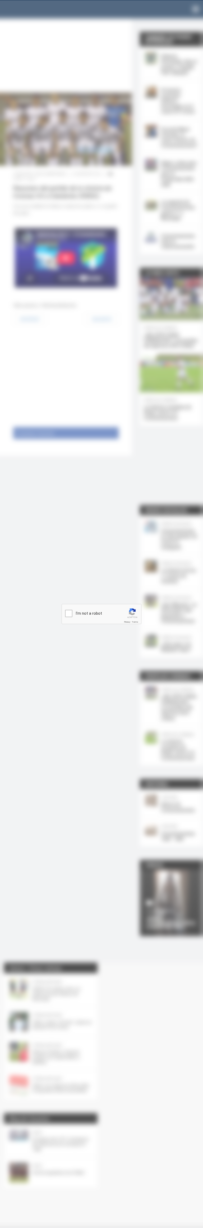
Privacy (127, 622)
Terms (135, 622)
